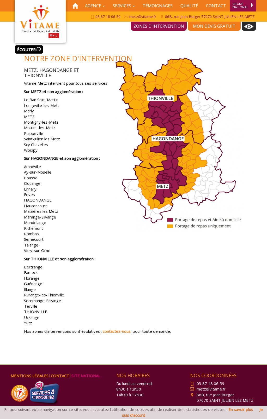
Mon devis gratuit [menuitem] (214, 26)
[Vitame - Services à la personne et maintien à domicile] (20, 392)
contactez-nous (117, 331)
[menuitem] (249, 26)
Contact (216, 6)
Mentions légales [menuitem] (29, 375)
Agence (93, 6)
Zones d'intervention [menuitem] (159, 26)
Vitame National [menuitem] (240, 5)
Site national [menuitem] (85, 375)
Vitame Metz (40, 21)
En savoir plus (240, 409)
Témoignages (158, 6)
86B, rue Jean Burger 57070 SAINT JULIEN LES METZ (209, 16)
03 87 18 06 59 (107, 16)
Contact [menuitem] (60, 375)
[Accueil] (75, 6)
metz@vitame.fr (142, 16)
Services (122, 6)
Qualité (189, 6)
